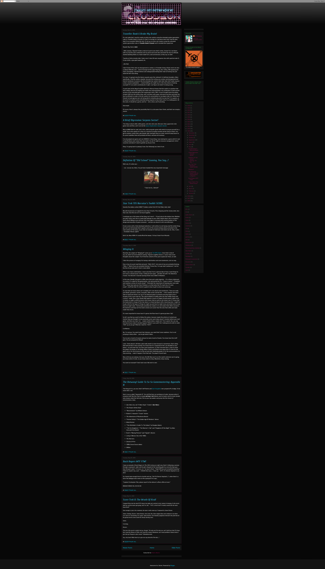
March (191, 188)
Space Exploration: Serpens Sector (156, 126)
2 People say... (132, 150)
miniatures (188, 245)
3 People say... (132, 194)
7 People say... (132, 239)
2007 (188, 198)
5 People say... (132, 490)
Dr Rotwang (198, 36)
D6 (186, 228)
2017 (188, 112)
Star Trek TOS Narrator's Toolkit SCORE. (143, 203)
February (191, 191)
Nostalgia (188, 256)
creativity (188, 226)
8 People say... (132, 541)
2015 (188, 117)
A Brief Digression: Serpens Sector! (140, 120)
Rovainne (188, 262)
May (190, 146)
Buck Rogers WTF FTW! (134, 461)
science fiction (189, 264)
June (190, 144)
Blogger (172, 565)
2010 (188, 128)
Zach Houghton (156, 388)
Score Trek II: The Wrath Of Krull (139, 499)
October (191, 137)
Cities (187, 220)
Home (152, 548)
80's (187, 209)
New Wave (188, 250)
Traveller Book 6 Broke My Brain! (140, 33)
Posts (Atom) (156, 553)
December (192, 133)
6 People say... (132, 115)
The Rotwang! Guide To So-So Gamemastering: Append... (193, 174)
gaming (187, 237)
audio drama (189, 214)
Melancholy (189, 242)
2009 (188, 131)
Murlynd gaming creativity (192, 248)
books (187, 217)
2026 (188, 105)
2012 (188, 124)
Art (186, 212)
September (192, 140)
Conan (187, 223)
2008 (188, 196)
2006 (188, 200)
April (190, 186)
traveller (188, 267)
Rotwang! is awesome (191, 259)
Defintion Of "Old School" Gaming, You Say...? (145, 160)
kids (187, 239)
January (191, 193)
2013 (188, 121)
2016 (188, 114)
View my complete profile (197, 39)
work (187, 270)
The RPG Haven (157, 253)
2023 (188, 108)
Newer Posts (127, 548)
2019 (188, 110)
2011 (188, 126)
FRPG (187, 234)
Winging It (128, 249)
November (192, 135)
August (191, 142)
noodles (188, 253)
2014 (188, 119)
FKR (187, 231)
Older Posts (176, 548)
